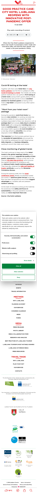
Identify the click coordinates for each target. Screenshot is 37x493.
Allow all (18, 266)
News (18, 314)
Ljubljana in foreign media (18, 348)
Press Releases (18, 327)
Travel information (18, 291)
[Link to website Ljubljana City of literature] (18, 440)
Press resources (19, 351)
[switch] (32, 242)
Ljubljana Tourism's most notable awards (18, 344)
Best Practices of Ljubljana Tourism (18, 341)
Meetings (18, 297)
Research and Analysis (18, 337)
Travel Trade (18, 357)
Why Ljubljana (18, 300)
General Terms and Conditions (10, 484)
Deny (18, 277)
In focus (18, 284)
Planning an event (18, 304)
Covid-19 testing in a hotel (10, 93)
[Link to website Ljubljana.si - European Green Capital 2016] (18, 428)
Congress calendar (18, 311)
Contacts (18, 371)
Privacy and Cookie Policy (26, 484)
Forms (18, 318)
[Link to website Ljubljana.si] (18, 412)
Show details (28, 260)
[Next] (33, 67)
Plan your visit (18, 364)
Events (18, 288)
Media (18, 323)
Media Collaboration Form (18, 334)
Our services (18, 307)
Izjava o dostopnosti (26, 482)
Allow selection (18, 271)
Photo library (18, 330)
